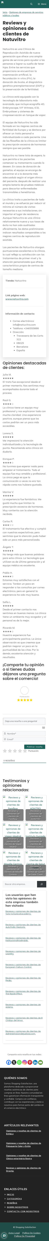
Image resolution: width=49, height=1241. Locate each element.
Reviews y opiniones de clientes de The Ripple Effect (23, 992)
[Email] (40, 1062)
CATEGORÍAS (14, 1199)
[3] (14, 751)
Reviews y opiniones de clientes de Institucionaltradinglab (23, 939)
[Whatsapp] (19, 1062)
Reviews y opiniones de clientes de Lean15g (23, 952)
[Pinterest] (29, 1062)
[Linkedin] (35, 1062)
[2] (9, 751)
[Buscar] (41, 884)
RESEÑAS (12, 1203)
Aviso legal (14, 1233)
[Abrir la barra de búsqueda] (31, 4)
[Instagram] (24, 1062)
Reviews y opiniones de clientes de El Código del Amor (24, 1019)
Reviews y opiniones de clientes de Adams (23, 1005)
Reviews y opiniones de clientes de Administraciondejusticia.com (23, 1032)
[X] (14, 1062)
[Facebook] (8, 1062)
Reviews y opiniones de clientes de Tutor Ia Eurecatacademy (23, 912)
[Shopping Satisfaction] (11, 4)
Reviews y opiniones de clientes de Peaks (23, 979)
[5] (24, 751)
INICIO (10, 1194)
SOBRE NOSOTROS (17, 1207)
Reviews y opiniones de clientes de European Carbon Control (23, 965)
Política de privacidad (24, 1236)
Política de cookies (31, 1233)
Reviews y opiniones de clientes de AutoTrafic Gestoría (23, 926)
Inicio (5, 12)
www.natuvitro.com (16, 299)
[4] (19, 751)
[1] (4, 751)
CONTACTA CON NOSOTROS (23, 1211)
